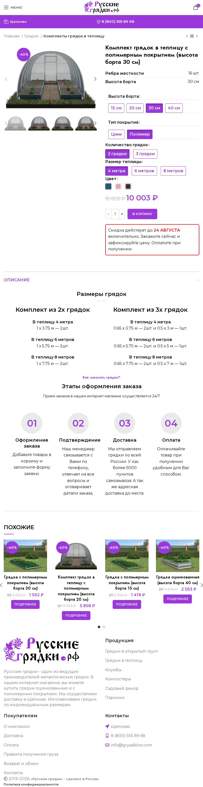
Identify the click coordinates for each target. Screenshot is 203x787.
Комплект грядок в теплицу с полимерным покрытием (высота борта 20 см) (76, 588)
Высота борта (123, 96)
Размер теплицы (123, 161)
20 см (135, 108)
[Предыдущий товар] (186, 36)
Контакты (13, 772)
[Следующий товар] (196, 36)
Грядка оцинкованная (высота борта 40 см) (177, 579)
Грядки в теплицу (124, 660)
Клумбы (113, 670)
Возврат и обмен (21, 763)
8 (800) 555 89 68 (117, 21)
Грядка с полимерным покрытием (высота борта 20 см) (25, 582)
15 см (116, 108)
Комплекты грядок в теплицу (74, 36)
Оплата (11, 745)
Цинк (116, 134)
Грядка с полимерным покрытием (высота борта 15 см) (127, 582)
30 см (154, 108)
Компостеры (118, 679)
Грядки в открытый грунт (131, 651)
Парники (115, 697)
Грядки (32, 36)
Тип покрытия (123, 122)
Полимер (140, 134)
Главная (12, 36)
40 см (174, 108)
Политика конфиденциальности (31, 784)
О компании (17, 726)
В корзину (142, 214)
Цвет (110, 178)
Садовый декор (121, 688)
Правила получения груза (31, 754)
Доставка (13, 735)
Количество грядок (126, 145)
